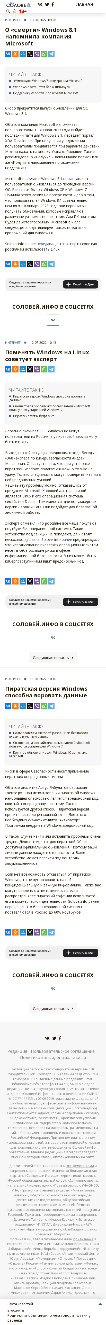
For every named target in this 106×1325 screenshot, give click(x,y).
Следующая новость (51, 657)
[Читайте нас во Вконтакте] (40, 4)
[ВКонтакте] (8, 54)
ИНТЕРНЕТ (13, 20)
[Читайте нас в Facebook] (53, 4)
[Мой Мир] (23, 54)
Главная (83, 4)
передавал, (46, 243)
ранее (67, 539)
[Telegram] (51, 54)
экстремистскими (80, 1166)
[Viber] (37, 54)
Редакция (17, 1051)
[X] (30, 54)
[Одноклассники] (15, 54)
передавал (14, 906)
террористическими (58, 1214)
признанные (83, 1239)
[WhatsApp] (44, 54)
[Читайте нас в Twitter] (47, 4)
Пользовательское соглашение (63, 1051)
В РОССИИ (13, 1310)
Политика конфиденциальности (53, 1057)
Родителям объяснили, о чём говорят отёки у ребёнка (49, 1317)
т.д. (92, 1292)
